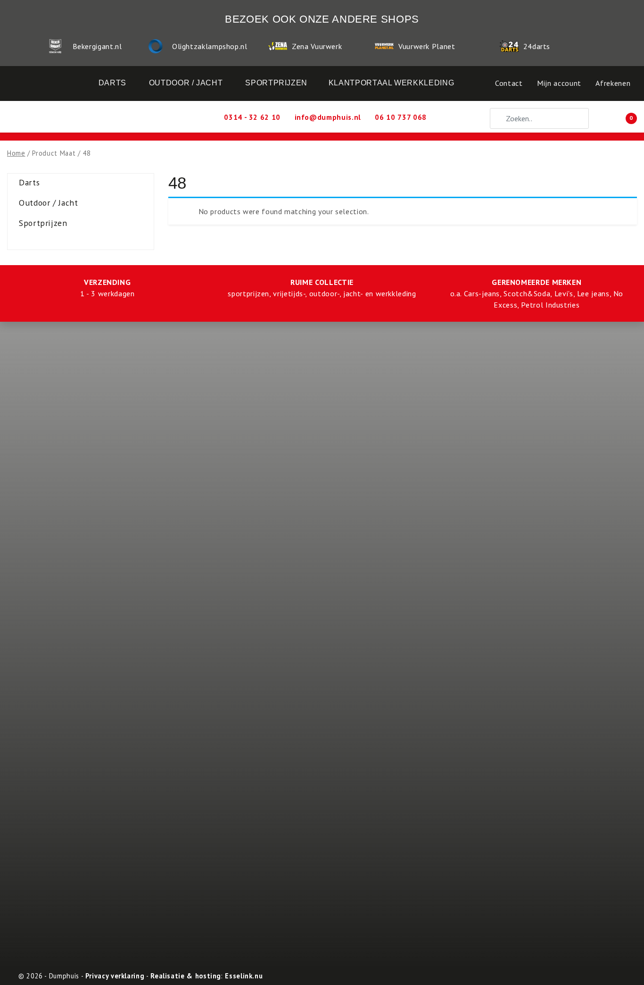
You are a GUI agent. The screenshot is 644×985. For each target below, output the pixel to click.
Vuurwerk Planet (426, 46)
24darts (536, 46)
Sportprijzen (43, 222)
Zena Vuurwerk (317, 46)
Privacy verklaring (115, 975)
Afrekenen (612, 83)
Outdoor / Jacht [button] (186, 83)
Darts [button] (112, 83)
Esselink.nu (244, 975)
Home (16, 153)
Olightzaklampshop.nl (210, 46)
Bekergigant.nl (97, 46)
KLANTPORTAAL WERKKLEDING (391, 83)
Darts (29, 182)
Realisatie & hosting (185, 975)
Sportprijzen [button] (276, 83)
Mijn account (559, 83)
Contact (508, 83)
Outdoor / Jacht (48, 202)
